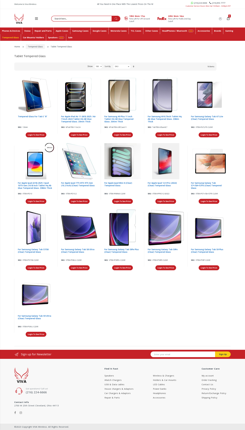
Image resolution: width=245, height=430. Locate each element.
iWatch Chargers (113, 380)
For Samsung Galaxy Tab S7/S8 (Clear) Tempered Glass (33, 250)
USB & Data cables (114, 384)
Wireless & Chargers (163, 375)
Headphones (159, 393)
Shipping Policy (209, 397)
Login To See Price (36, 135)
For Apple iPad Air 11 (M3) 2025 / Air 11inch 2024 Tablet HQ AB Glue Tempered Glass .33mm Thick (78, 119)
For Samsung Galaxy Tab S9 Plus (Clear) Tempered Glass (207, 250)
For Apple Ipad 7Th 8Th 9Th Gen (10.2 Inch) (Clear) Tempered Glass (78, 184)
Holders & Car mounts (164, 380)
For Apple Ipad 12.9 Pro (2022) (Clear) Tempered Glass (162, 184)
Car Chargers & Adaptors (117, 393)
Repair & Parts (112, 397)
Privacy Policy (209, 388)
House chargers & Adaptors (119, 388)
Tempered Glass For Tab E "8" (32, 116)
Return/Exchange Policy (214, 393)
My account (208, 375)
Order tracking (209, 380)
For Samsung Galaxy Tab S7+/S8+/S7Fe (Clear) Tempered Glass (206, 185)
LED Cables (159, 384)
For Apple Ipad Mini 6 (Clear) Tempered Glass (118, 184)
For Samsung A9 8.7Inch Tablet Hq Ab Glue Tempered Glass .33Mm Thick (165, 119)
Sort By (108, 66)
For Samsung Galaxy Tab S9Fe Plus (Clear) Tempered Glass (121, 250)
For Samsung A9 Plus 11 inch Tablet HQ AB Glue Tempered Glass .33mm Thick (118, 119)
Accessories (159, 397)
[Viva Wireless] (23, 18)
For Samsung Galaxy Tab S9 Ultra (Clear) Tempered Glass (34, 317)
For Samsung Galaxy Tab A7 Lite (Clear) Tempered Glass (207, 117)
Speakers (109, 375)
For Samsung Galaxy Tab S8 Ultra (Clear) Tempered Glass (77, 250)
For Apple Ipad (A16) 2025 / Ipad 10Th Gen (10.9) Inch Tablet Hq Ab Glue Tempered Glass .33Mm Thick (35, 185)
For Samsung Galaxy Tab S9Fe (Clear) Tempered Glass (163, 250)
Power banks (159, 388)
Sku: (20, 127)
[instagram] (21, 412)
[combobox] (86, 18)
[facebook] (15, 412)
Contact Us (207, 384)
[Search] (116, 18)
